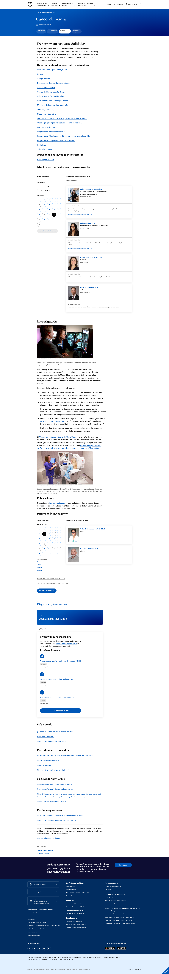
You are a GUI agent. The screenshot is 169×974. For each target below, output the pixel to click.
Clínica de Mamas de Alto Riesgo (51, 91)
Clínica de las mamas (46, 87)
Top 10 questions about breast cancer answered (54, 784)
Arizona (39, 562)
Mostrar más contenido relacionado (50, 741)
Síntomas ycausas (41, 31)
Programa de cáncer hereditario (51, 131)
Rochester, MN (45, 187)
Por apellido (40, 195)
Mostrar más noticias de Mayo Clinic (50, 801)
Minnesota (40, 567)
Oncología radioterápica (47, 127)
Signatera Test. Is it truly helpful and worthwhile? (57, 679)
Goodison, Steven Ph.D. (89, 549)
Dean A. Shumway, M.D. (89, 287)
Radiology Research (45, 159)
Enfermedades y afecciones (46, 12)
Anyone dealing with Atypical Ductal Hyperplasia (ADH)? (60, 661)
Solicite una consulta (46, 591)
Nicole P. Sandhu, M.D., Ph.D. (91, 257)
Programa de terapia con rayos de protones (56, 140)
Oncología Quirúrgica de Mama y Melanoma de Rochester (62, 118)
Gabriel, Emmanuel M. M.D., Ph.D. (92, 529)
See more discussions (61, 710)
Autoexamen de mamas (45, 736)
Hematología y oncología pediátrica (52, 100)
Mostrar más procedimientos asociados (51, 770)
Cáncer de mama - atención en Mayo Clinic (53, 583)
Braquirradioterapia (44, 765)
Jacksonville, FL (45, 190)
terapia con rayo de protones (52, 421)
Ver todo (39, 570)
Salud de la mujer (44, 149)
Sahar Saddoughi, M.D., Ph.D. (91, 189)
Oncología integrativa (46, 114)
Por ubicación (41, 182)
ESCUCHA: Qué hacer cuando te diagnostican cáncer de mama (60, 816)
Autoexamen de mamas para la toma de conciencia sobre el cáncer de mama (65, 755)
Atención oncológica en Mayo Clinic (52, 69)
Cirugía (40, 74)
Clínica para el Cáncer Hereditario (51, 96)
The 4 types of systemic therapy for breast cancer (55, 789)
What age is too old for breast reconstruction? (57, 697)
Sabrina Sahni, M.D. (87, 223)
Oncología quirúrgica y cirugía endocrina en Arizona (59, 122)
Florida (39, 564)
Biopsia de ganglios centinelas (48, 760)
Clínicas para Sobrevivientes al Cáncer (53, 83)
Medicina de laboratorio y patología (52, 105)
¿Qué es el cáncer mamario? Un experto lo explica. (55, 732)
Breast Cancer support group (66, 643)
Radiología (41, 145)
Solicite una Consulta (45, 24)
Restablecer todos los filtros (47, 231)
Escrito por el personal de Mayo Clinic (51, 578)
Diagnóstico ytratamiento (52, 31)
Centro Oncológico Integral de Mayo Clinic (57, 437)
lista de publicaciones (58, 503)
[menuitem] (41, 31)
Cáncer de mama (51, 18)
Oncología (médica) (45, 109)
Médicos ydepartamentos (64, 31)
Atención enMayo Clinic (76, 31)
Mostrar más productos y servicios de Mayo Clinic (55, 820)
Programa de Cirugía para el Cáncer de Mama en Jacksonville (63, 136)
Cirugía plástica (43, 78)
